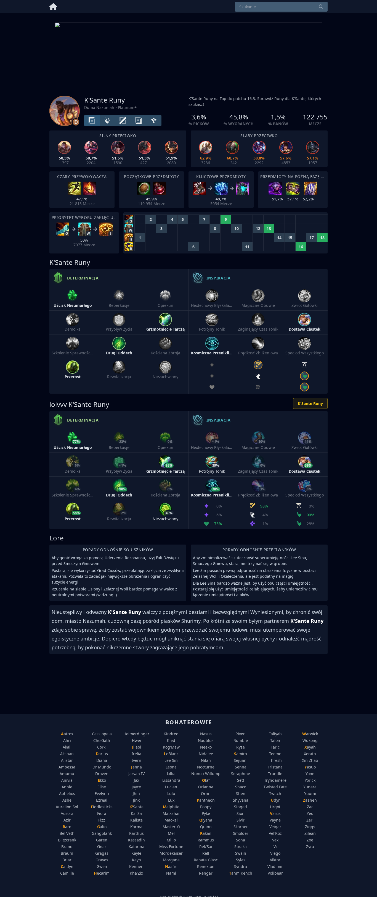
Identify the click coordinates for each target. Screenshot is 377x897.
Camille (67, 873)
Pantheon (206, 800)
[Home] (53, 5)
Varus (275, 813)
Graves (101, 859)
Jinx (136, 800)
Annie (67, 786)
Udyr (275, 800)
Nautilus (206, 740)
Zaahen (310, 800)
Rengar (206, 873)
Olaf (206, 780)
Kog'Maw (171, 747)
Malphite (171, 806)
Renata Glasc (206, 859)
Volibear (275, 873)
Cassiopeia (102, 733)
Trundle (275, 773)
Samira (240, 753)
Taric (275, 747)
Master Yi (171, 826)
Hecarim (102, 873)
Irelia (136, 753)
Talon (275, 740)
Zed (310, 813)
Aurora (67, 813)
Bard (67, 826)
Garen (101, 840)
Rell (205, 853)
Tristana (275, 767)
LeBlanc (171, 753)
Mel (171, 833)
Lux (171, 800)
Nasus (206, 733)
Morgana (171, 859)
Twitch (275, 793)
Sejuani (241, 760)
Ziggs (310, 826)
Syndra (240, 866)
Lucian (171, 786)
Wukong (310, 740)
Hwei (136, 740)
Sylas (240, 859)
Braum (67, 853)
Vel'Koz (275, 833)
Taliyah (275, 733)
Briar (66, 859)
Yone (310, 773)
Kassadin (136, 840)
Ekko (102, 780)
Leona (171, 767)
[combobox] (281, 7)
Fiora (101, 813)
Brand (67, 846)
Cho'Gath (101, 740)
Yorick (310, 780)
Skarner (240, 826)
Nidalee (206, 753)
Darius (102, 753)
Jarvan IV (136, 773)
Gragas (101, 853)
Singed (240, 806)
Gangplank (102, 833)
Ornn (206, 793)
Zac (310, 806)
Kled (171, 740)
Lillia (171, 773)
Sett (240, 780)
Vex (275, 840)
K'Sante (136, 806)
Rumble (240, 740)
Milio (171, 840)
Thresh (275, 760)
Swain (240, 853)
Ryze (240, 747)
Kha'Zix (136, 873)
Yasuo (310, 767)
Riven (240, 733)
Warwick (310, 733)
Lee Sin (171, 760)
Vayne (275, 820)
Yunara (310, 786)
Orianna (205, 786)
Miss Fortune (171, 846)
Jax (136, 780)
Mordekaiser (171, 853)
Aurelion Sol (67, 806)
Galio (102, 826)
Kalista (136, 820)
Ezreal (101, 800)
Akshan (67, 753)
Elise (101, 786)
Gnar (101, 846)
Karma (136, 826)
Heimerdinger (136, 733)
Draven (101, 773)
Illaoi (136, 747)
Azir (67, 820)
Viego (275, 853)
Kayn (136, 859)
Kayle (136, 853)
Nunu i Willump (206, 773)
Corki (102, 747)
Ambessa (67, 767)
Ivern (136, 760)
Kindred (171, 733)
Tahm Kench (240, 873)
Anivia (67, 780)
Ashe (66, 800)
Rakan (205, 833)
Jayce (136, 786)
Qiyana (205, 820)
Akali (67, 747)
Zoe (310, 840)
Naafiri (171, 866)
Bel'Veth (67, 833)
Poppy (205, 806)
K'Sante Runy (310, 403)
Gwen (102, 866)
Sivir (241, 820)
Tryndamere (275, 780)
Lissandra (171, 780)
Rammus (206, 840)
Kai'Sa (136, 813)
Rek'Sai (205, 846)
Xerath (310, 753)
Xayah (310, 747)
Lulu (171, 793)
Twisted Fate (275, 786)
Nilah (206, 760)
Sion (241, 813)
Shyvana (240, 800)
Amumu (67, 773)
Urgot (275, 806)
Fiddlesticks (102, 806)
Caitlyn (67, 866)
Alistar (67, 760)
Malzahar (171, 813)
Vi (275, 846)
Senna (240, 767)
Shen (240, 793)
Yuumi (310, 793)
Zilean (310, 833)
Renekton (205, 866)
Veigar (275, 826)
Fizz (101, 820)
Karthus (136, 833)
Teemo (275, 753)
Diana (101, 760)
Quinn (206, 826)
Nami (171, 873)
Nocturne (205, 767)
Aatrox (67, 733)
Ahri (67, 740)
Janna (136, 767)
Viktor (275, 859)
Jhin (136, 793)
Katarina (136, 846)
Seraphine (240, 773)
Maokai (171, 820)
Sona (240, 840)
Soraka (240, 846)
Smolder (240, 833)
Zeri (310, 820)
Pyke (206, 813)
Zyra (310, 846)
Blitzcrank (67, 840)
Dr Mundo (101, 767)
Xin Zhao (310, 760)
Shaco (240, 786)
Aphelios (67, 793)
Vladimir (275, 866)
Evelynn (102, 793)
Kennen (136, 866)
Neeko (206, 747)
